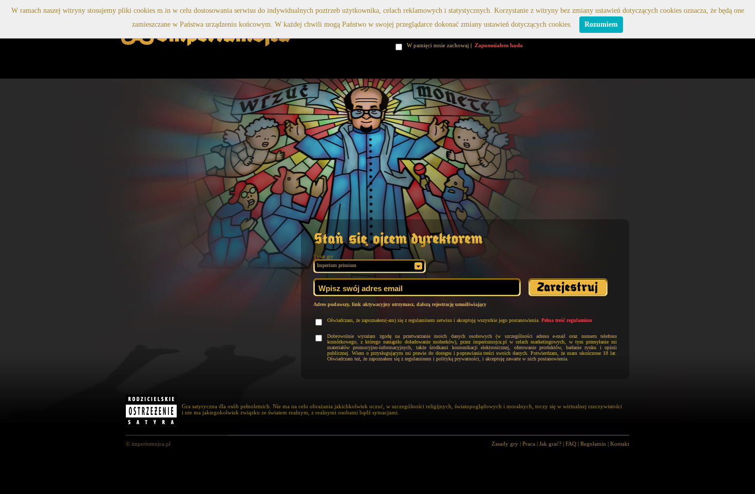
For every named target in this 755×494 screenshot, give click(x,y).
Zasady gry (505, 444)
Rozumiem (601, 24)
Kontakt (619, 444)
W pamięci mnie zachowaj (439, 45)
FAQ (570, 444)
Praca (528, 444)
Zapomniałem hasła (499, 45)
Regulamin (593, 444)
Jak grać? (550, 444)
